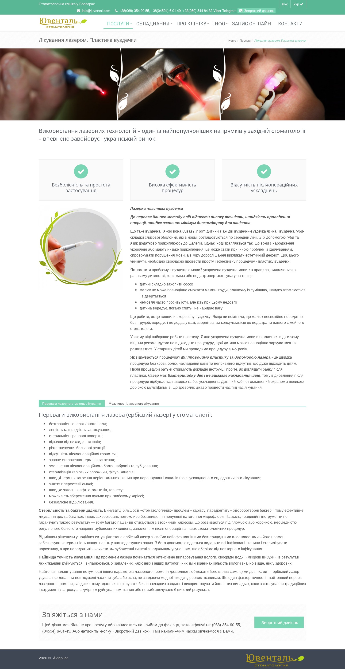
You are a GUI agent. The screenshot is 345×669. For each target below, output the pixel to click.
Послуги (118, 24)
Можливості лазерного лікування (134, 403)
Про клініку (191, 24)
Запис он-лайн (251, 24)
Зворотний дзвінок (258, 10)
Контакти (290, 24)
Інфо (219, 24)
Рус (285, 3)
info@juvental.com (96, 10)
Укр (296, 3)
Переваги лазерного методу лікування (71, 403)
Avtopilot (60, 658)
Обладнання (152, 24)
